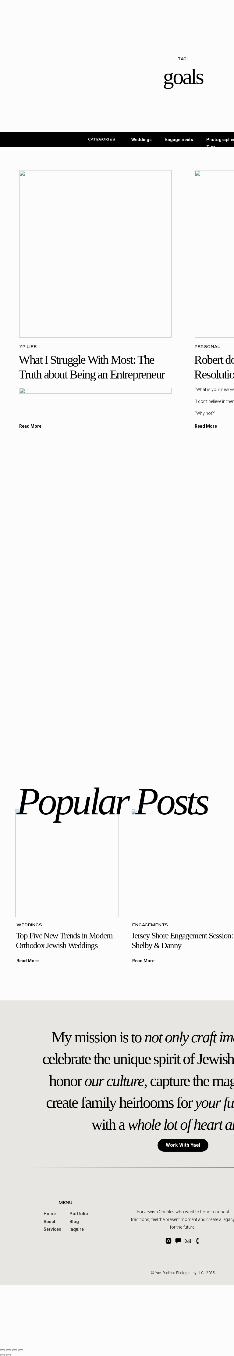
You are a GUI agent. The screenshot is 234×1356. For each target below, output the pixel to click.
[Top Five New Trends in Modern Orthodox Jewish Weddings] (67, 863)
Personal (208, 346)
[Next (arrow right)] (8, 1355)
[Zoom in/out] (20, 1350)
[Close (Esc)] (2, 1350)
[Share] (8, 1350)
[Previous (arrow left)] (2, 1355)
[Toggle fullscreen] (14, 1350)
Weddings (29, 924)
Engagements (150, 924)
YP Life (28, 346)
